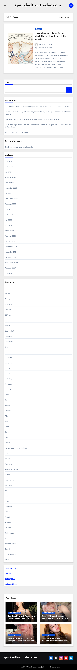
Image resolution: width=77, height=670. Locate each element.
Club (7, 352)
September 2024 (11, 263)
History (8, 453)
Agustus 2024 (10, 268)
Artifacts (8, 304)
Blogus (44, 667)
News (7, 501)
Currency (8, 379)
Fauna (7, 405)
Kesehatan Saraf (11, 469)
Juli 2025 (8, 209)
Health (7, 443)
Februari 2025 (10, 236)
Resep (7, 512)
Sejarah (8, 528)
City (6, 347)
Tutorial (8, 549)
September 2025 (11, 199)
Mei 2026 (8, 172)
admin (40, 44)
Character (9, 342)
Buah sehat (9, 331)
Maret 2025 (9, 231)
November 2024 (11, 252)
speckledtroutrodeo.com (38, 5)
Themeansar (54, 667)
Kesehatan (9, 464)
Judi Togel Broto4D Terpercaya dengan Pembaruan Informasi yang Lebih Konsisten (37, 107)
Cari (7, 83)
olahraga (8, 506)
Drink (7, 395)
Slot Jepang (9, 533)
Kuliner (7, 475)
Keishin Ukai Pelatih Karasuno (16, 132)
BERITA (8, 315)
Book (7, 320)
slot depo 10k (10, 579)
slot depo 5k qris (11, 584)
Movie (7, 491)
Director (8, 389)
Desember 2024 (11, 247)
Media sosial (9, 480)
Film (6, 416)
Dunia (7, 400)
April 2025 (9, 225)
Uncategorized (11, 554)
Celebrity (8, 336)
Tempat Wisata (10, 544)
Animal (7, 294)
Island (7, 459)
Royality (8, 517)
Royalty (8, 522)
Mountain (8, 485)
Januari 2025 (10, 241)
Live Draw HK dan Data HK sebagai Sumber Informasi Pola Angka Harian (32, 119)
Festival (8, 411)
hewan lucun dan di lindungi (16, 448)
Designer (8, 384)
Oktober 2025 (10, 193)
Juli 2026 (8, 162)
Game (7, 432)
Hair (6, 437)
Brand (7, 326)
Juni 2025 (9, 215)
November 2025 (11, 188)
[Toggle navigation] (5, 5)
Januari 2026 (10, 183)
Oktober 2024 (10, 257)
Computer (9, 363)
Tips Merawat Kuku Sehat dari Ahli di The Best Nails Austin (50, 36)
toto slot (8, 574)
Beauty (38, 29)
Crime (7, 373)
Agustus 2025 (10, 204)
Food (7, 427)
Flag (6, 421)
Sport (7, 538)
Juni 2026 (9, 167)
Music (7, 496)
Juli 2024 (8, 273)
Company (8, 358)
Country (8, 368)
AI (6, 288)
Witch (7, 560)
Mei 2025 (8, 220)
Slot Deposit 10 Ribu (12, 568)
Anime (7, 299)
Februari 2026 (10, 177)
